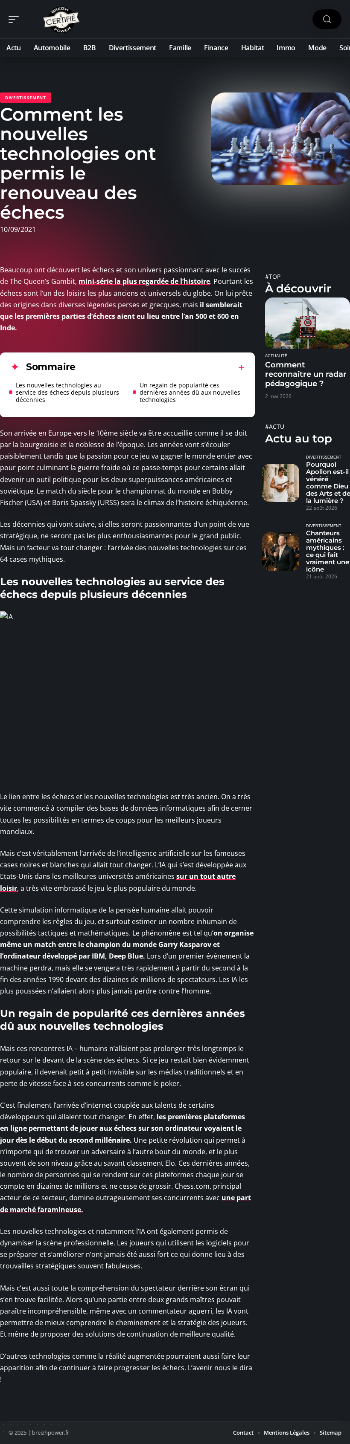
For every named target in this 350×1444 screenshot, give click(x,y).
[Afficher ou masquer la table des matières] (160, 367)
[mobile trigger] (16, 19)
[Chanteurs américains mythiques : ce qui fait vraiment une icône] (280, 551)
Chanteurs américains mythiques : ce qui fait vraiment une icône (327, 551)
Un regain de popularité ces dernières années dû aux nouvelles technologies (190, 392)
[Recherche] (327, 19)
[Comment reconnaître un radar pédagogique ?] (307, 322)
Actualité (276, 356)
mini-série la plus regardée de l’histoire (144, 281)
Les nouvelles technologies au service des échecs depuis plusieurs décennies (67, 392)
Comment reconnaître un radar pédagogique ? (306, 374)
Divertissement (25, 98)
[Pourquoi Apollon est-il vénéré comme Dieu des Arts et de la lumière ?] (280, 483)
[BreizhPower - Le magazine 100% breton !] (61, 19)
